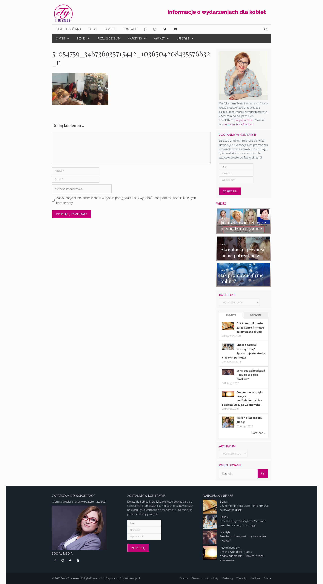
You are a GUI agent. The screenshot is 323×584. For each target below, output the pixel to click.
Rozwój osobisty (109, 38)
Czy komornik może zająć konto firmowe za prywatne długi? (250, 327)
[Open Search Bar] (265, 29)
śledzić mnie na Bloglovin (238, 124)
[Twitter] (70, 560)
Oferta (267, 578)
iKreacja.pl (134, 578)
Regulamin (112, 578)
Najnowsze (255, 314)
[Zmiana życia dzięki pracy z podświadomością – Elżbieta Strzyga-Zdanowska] (228, 396)
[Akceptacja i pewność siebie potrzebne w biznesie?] (243, 259)
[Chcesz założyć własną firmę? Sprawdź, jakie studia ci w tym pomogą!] (228, 348)
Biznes (81, 38)
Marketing (135, 38)
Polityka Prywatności (92, 578)
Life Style (183, 38)
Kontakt (129, 29)
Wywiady (159, 38)
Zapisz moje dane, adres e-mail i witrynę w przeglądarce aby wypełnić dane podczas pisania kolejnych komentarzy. (126, 200)
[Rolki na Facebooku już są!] (228, 427)
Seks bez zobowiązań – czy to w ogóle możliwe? (250, 375)
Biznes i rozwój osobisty (205, 578)
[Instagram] (63, 560)
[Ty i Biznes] (63, 13)
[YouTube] (78, 560)
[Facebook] (55, 560)
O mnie (109, 29)
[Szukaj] (262, 473)
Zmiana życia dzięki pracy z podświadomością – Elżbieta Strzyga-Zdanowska (242, 556)
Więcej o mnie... (245, 120)
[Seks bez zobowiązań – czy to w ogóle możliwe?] (228, 374)
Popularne (231, 314)
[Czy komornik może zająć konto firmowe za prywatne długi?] (228, 329)
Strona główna (68, 29)
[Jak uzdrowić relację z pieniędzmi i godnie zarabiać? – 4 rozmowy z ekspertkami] (243, 232)
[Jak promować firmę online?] (243, 284)
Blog (93, 29)
